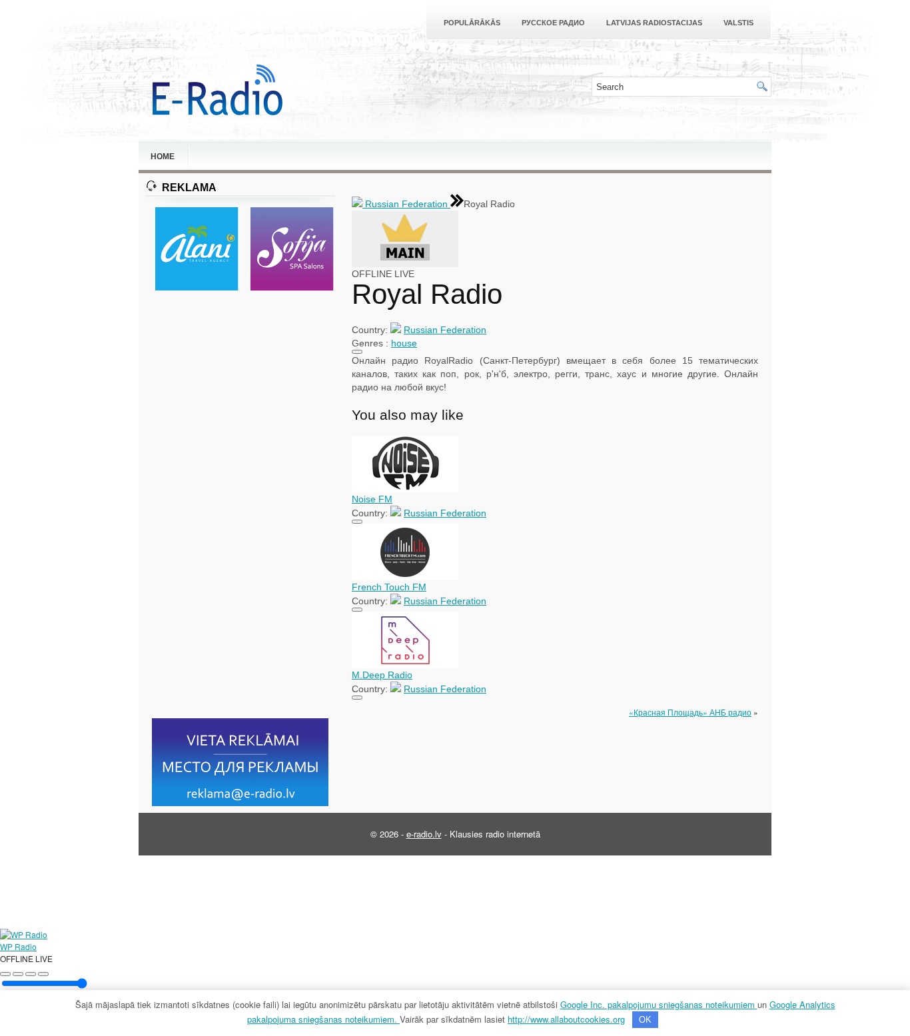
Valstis (738, 23)
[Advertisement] (240, 506)
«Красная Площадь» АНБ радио (690, 712)
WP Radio (18, 946)
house (404, 343)
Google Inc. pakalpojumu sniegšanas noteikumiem (658, 1004)
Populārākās (472, 23)
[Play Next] (30, 974)
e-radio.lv (424, 833)
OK (645, 1020)
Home (163, 156)
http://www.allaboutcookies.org (566, 1019)
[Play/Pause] (18, 974)
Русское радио (553, 23)
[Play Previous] (5, 974)
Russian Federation (406, 204)
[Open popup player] (43, 974)
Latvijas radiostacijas (654, 23)
